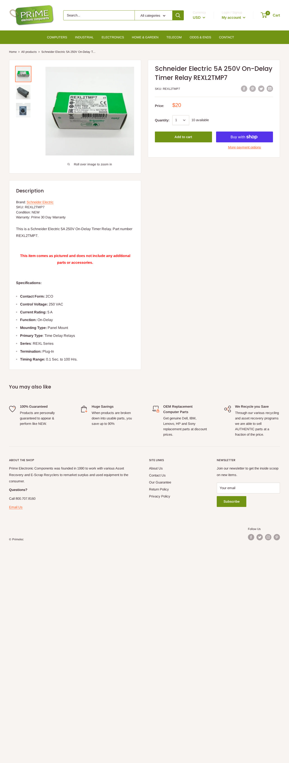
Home (13, 51)
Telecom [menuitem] (174, 37)
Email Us (16, 507)
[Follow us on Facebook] (251, 537)
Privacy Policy (159, 496)
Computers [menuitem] (57, 37)
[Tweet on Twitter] (261, 88)
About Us (156, 468)
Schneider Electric (40, 202)
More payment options (244, 147)
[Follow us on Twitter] (259, 537)
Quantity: (162, 120)
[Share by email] (270, 88)
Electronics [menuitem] (113, 37)
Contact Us (157, 475)
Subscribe (232, 501)
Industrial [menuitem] (84, 37)
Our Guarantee (160, 482)
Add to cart (183, 137)
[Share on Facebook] (244, 88)
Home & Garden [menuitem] (145, 37)
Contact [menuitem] (226, 37)
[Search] (178, 15)
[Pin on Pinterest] (252, 88)
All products (29, 51)
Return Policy (159, 489)
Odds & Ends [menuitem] (200, 37)
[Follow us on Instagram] (268, 537)
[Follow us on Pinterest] (277, 537)
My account (232, 17)
